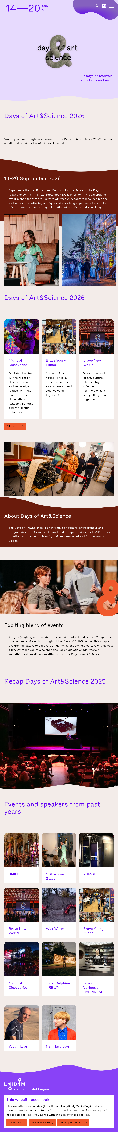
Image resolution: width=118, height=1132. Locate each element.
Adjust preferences (71, 1123)
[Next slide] (113, 747)
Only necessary (40, 1123)
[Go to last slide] (4, 747)
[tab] (93, 769)
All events (13, 426)
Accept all (15, 1123)
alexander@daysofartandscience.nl (40, 143)
